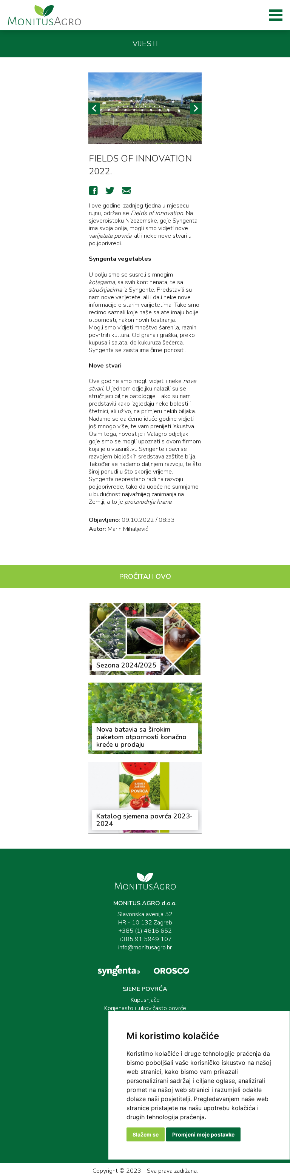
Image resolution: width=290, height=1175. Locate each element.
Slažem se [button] (146, 1134)
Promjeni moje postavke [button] (203, 1134)
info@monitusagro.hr (145, 947)
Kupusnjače (145, 1000)
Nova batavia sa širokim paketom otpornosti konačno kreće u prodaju (141, 737)
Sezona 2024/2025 (126, 665)
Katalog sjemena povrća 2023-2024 (144, 820)
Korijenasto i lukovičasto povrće (145, 1008)
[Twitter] (109, 193)
